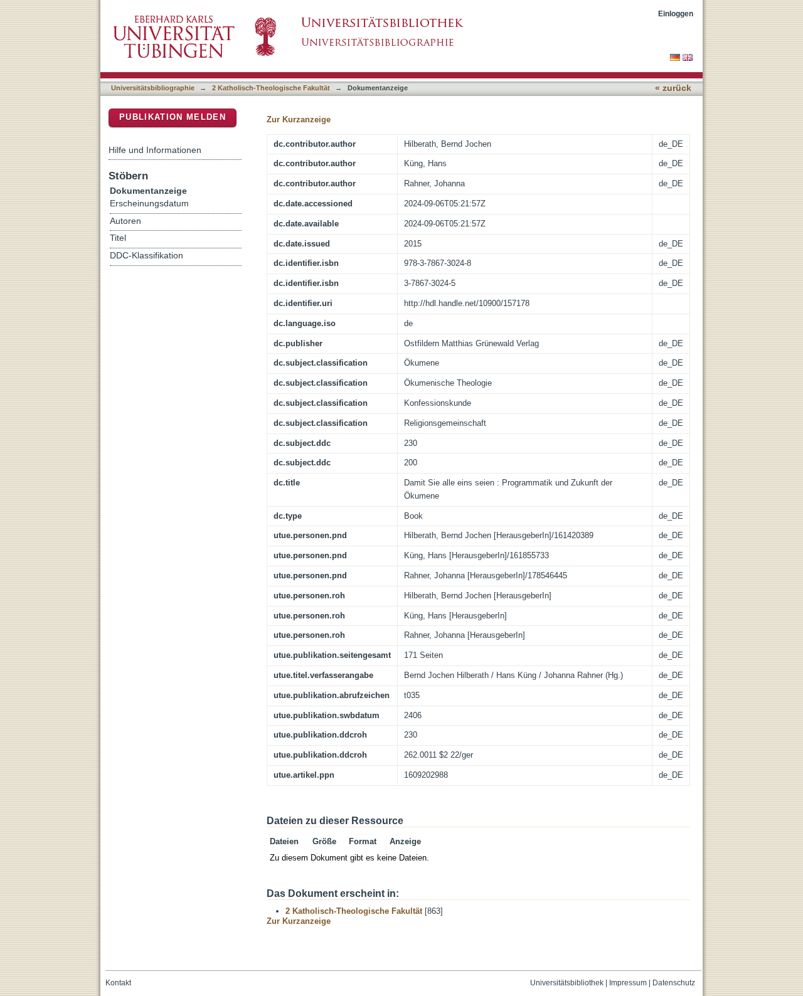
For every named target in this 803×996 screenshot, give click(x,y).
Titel (118, 238)
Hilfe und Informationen (155, 150)
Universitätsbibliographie (152, 88)
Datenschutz (673, 982)
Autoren (125, 221)
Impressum (628, 982)
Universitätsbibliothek (567, 982)
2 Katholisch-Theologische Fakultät (271, 88)
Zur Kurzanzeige (299, 119)
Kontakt (118, 982)
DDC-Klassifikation (146, 255)
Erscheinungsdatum (149, 203)
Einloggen (675, 13)
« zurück (673, 88)
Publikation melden (172, 117)
